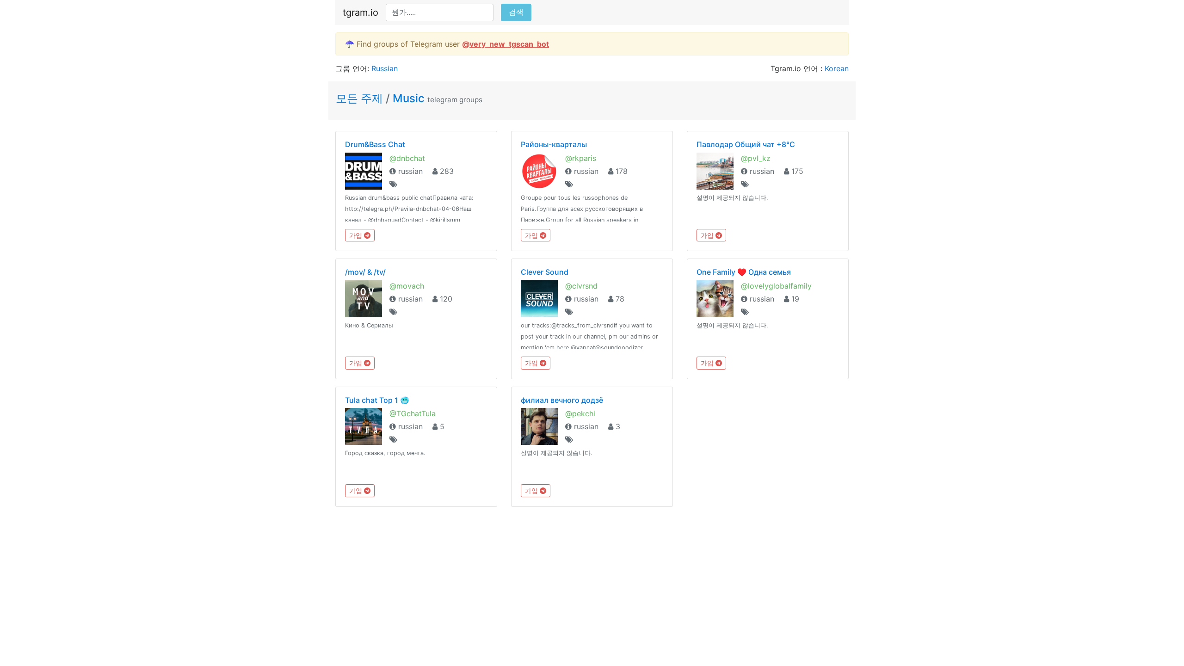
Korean (837, 68)
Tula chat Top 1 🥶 (377, 400)
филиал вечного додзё (562, 400)
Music (409, 98)
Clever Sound (544, 272)
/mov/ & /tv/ (365, 272)
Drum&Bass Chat (375, 144)
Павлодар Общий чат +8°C (746, 144)
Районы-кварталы (554, 144)
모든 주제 (361, 98)
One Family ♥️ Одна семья (744, 272)
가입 (356, 235)
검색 (516, 12)
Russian (384, 68)
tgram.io (360, 12)
